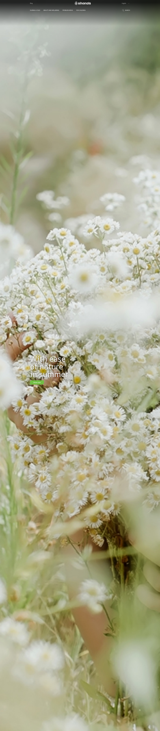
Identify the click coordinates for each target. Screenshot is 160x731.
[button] (125, 3)
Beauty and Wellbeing (51, 10)
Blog (31, 3)
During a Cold (35, 10)
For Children (81, 10)
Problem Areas (67, 10)
